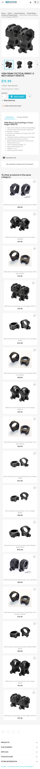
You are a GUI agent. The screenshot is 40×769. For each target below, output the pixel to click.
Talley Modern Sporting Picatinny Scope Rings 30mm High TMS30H (20, 272)
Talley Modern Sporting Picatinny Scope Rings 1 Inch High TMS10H (20, 443)
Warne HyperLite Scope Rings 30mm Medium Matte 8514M (20, 648)
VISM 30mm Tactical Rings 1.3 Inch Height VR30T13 (20, 306)
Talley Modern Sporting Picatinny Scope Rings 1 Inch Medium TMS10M (20, 613)
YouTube (13, 731)
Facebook (3, 731)
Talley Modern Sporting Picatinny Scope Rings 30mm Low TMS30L (20, 374)
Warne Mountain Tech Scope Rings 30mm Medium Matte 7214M (20, 546)
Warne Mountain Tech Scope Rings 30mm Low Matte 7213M (20, 477)
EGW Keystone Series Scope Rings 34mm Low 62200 (20, 205)
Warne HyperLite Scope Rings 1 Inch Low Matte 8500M (20, 512)
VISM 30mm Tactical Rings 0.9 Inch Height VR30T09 (20, 716)
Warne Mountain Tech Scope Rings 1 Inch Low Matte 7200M (20, 339)
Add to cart (17, 96)
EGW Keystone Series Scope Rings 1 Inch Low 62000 (20, 580)
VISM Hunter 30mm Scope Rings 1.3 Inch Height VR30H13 (20, 408)
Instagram (18, 731)
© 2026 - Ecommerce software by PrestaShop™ (17, 767)
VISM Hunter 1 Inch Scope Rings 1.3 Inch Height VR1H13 (20, 682)
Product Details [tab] (22, 117)
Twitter (8, 731)
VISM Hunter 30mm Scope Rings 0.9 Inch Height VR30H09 (20, 238)
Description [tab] (10, 117)
